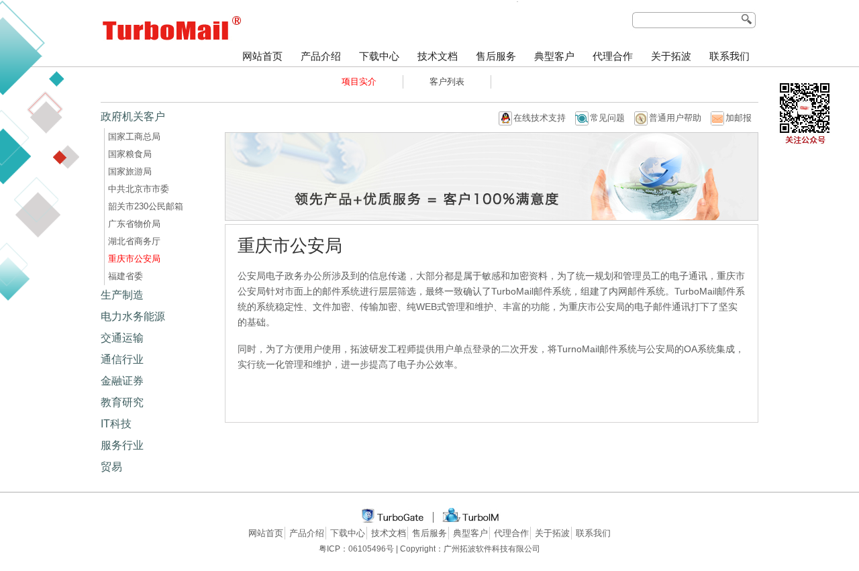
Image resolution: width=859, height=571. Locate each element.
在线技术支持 (539, 118)
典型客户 (554, 56)
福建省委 (125, 276)
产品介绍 (321, 56)
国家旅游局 (130, 171)
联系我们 (729, 56)
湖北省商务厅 (134, 241)
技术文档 (437, 56)
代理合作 (613, 56)
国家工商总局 (134, 137)
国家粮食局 (130, 154)
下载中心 (379, 56)
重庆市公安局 (134, 259)
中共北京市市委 (138, 189)
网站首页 (262, 56)
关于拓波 (671, 56)
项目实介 (359, 81)
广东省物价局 (134, 224)
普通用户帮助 (675, 118)
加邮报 (738, 118)
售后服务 (496, 56)
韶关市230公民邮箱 (145, 206)
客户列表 (447, 81)
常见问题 (607, 118)
